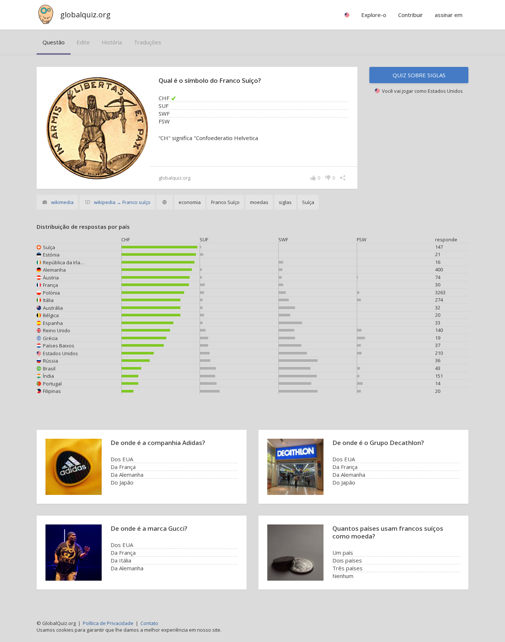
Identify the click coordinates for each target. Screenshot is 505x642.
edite (83, 42)
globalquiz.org (85, 15)
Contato (149, 623)
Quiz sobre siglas (419, 75)
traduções (147, 42)
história (112, 42)
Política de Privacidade (108, 623)
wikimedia (62, 202)
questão (54, 42)
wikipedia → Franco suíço (122, 202)
